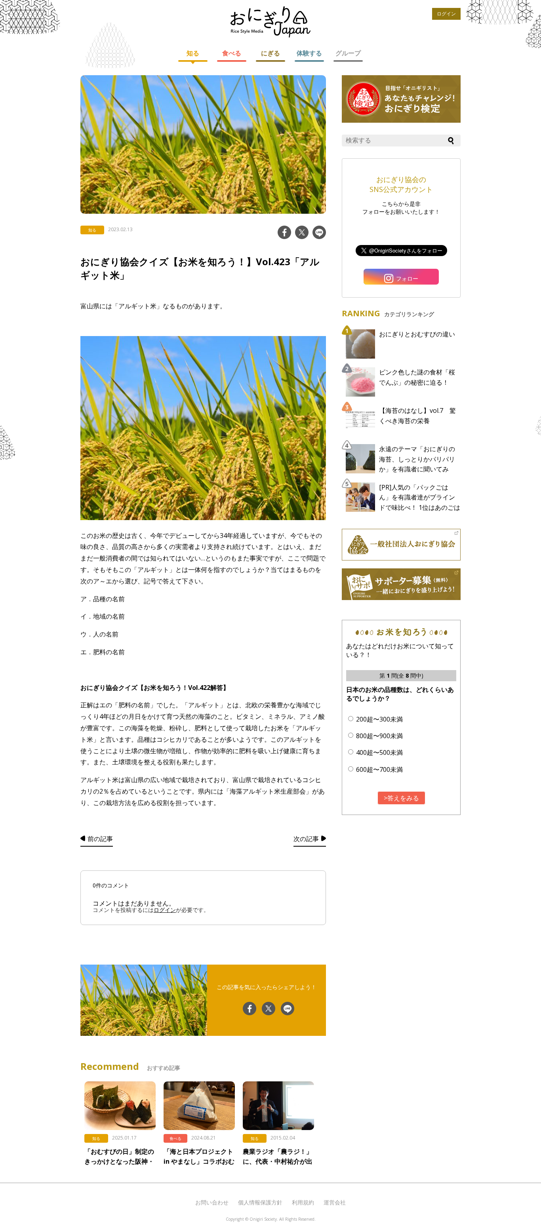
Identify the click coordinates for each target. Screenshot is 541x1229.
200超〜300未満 (379, 719)
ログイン (446, 14)
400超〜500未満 (379, 752)
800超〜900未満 (379, 735)
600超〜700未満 (379, 769)
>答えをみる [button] (401, 798)
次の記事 (306, 838)
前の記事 (100, 838)
